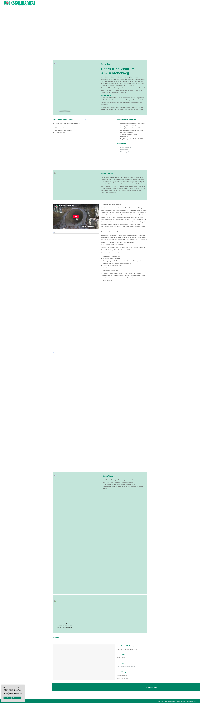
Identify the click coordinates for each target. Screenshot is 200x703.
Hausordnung (124, 149)
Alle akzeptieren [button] (16, 697)
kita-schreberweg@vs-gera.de (126, 666)
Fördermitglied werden (126, 152)
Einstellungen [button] (7, 697)
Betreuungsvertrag (125, 147)
